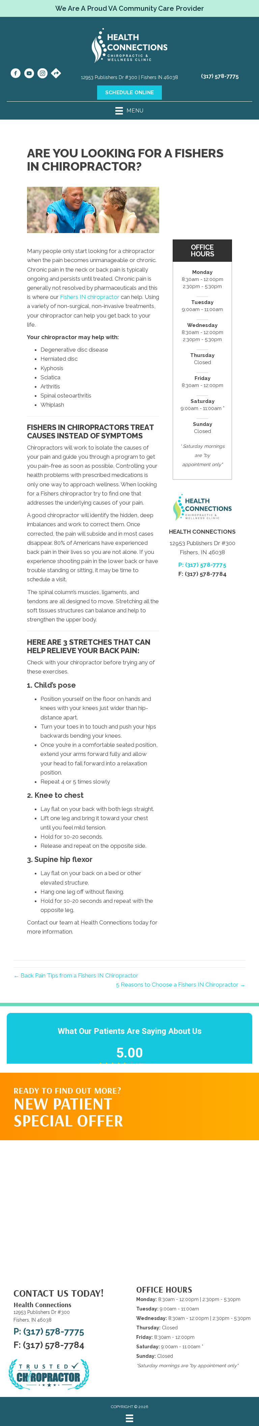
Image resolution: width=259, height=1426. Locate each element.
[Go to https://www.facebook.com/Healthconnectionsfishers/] (15, 74)
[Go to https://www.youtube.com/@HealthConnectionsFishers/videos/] (29, 74)
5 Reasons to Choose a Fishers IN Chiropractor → (181, 984)
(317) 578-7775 (220, 76)
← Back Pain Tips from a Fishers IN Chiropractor (75, 975)
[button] (205, 1100)
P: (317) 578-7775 (202, 564)
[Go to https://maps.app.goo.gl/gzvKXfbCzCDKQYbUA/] (56, 74)
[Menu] (129, 1418)
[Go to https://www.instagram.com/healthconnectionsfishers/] (42, 74)
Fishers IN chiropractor (89, 297)
